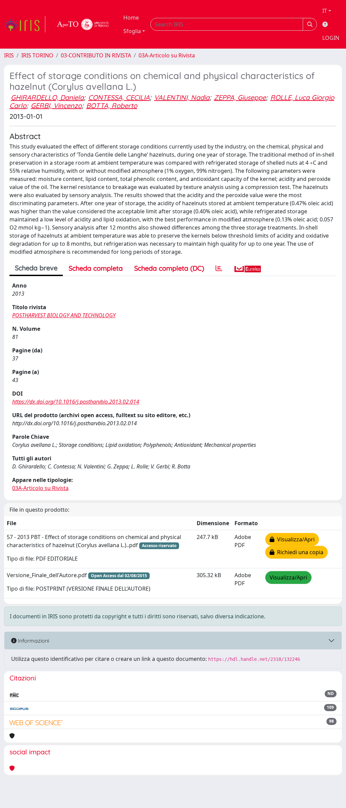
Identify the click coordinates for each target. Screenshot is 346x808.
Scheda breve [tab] (36, 268)
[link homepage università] (83, 24)
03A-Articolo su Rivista (167, 55)
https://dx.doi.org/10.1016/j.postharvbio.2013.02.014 (75, 401)
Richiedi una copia (298, 552)
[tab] (219, 268)
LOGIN (330, 38)
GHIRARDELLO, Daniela (47, 97)
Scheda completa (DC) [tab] (169, 268)
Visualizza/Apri (294, 539)
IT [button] (324, 11)
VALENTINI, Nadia (181, 97)
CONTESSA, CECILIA (119, 97)
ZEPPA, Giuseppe (240, 97)
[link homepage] (24, 24)
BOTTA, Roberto (111, 105)
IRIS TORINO (37, 55)
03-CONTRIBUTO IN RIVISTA (96, 55)
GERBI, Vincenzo (56, 105)
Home (131, 17)
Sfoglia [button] (132, 31)
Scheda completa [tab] (96, 268)
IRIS (9, 55)
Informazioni (33, 640)
